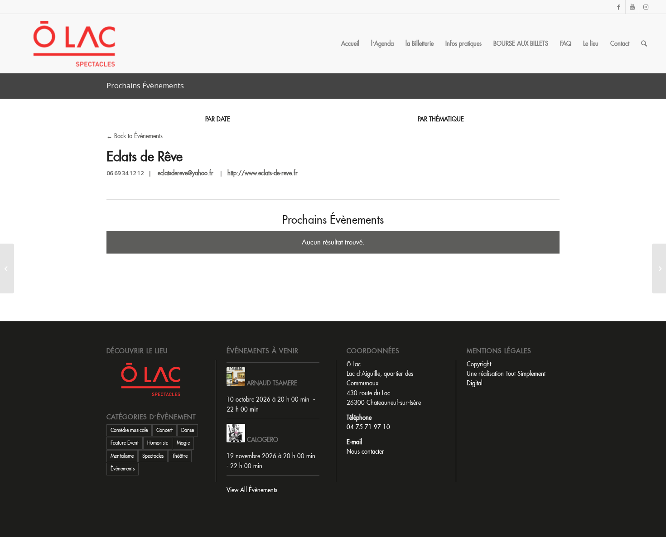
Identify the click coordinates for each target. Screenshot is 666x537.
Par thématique (441, 119)
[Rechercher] (644, 43)
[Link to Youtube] (632, 7)
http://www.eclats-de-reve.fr (262, 173)
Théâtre (180, 456)
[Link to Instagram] (646, 7)
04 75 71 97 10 (368, 427)
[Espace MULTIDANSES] (7, 268)
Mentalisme (122, 456)
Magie (183, 443)
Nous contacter (365, 451)
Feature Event (125, 443)
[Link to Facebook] (618, 7)
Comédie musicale (129, 430)
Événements (123, 468)
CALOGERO (262, 439)
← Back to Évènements (134, 135)
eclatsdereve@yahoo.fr (185, 173)
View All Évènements (252, 490)
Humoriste (157, 443)
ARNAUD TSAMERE (272, 383)
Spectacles (153, 456)
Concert (164, 430)
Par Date (217, 119)
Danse (187, 430)
